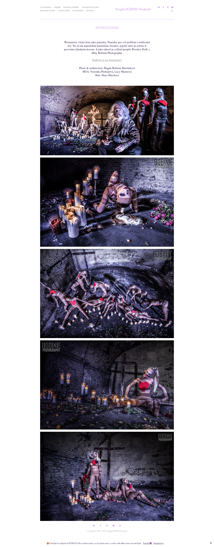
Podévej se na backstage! (107, 60)
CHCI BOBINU (45, 7)
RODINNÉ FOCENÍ (47, 10)
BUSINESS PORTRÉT (71, 7)
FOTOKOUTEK (64, 10)
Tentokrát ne (158, 543)
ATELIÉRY (57, 7)
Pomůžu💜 (147, 543)
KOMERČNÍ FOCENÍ (90, 7)
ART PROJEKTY (78, 10)
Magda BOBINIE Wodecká (133, 8)
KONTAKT (90, 10)
